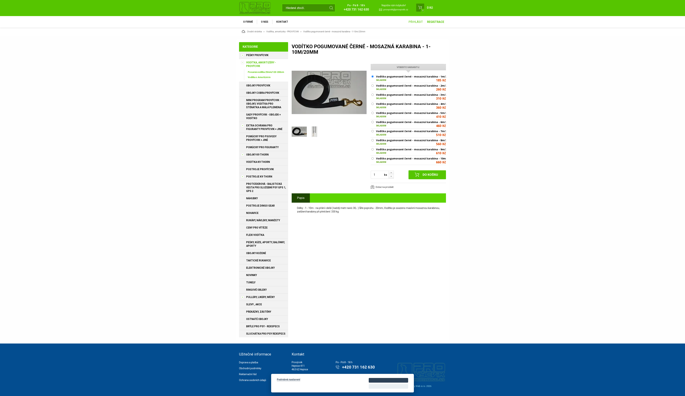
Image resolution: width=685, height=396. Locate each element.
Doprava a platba (248, 362)
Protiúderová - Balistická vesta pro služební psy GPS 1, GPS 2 (266, 187)
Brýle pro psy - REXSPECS (263, 326)
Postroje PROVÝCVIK (260, 169)
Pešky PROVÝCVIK (257, 55)
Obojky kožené (256, 253)
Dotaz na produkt (385, 187)
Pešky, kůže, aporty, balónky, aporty (265, 244)
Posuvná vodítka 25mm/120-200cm (266, 72)
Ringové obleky (256, 289)
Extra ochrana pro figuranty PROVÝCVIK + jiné (264, 127)
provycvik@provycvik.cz (395, 9)
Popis (301, 198)
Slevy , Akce (254, 304)
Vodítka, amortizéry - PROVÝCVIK (282, 31)
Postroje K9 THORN (259, 176)
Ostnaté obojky (257, 319)
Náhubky (252, 198)
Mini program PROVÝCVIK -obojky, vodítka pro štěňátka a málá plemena (263, 104)
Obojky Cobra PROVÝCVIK (262, 92)
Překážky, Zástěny (258, 311)
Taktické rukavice (258, 260)
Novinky (251, 275)
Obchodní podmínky (250, 368)
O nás (264, 21)
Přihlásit (416, 22)
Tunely (250, 282)
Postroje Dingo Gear (260, 205)
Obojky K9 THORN (257, 154)
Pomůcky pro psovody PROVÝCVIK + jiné (261, 138)
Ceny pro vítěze (257, 227)
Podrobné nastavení (288, 379)
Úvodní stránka (254, 31)
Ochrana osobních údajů (252, 380)
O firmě (248, 21)
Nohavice (252, 213)
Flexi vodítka (255, 235)
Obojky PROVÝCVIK (258, 85)
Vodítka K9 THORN (258, 162)
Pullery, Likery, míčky (260, 297)
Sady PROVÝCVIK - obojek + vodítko (263, 116)
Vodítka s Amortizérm (259, 77)
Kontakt (282, 21)
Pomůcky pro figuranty (262, 147)
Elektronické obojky (260, 267)
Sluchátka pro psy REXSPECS (265, 333)
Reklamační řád (248, 374)
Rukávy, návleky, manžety (263, 220)
